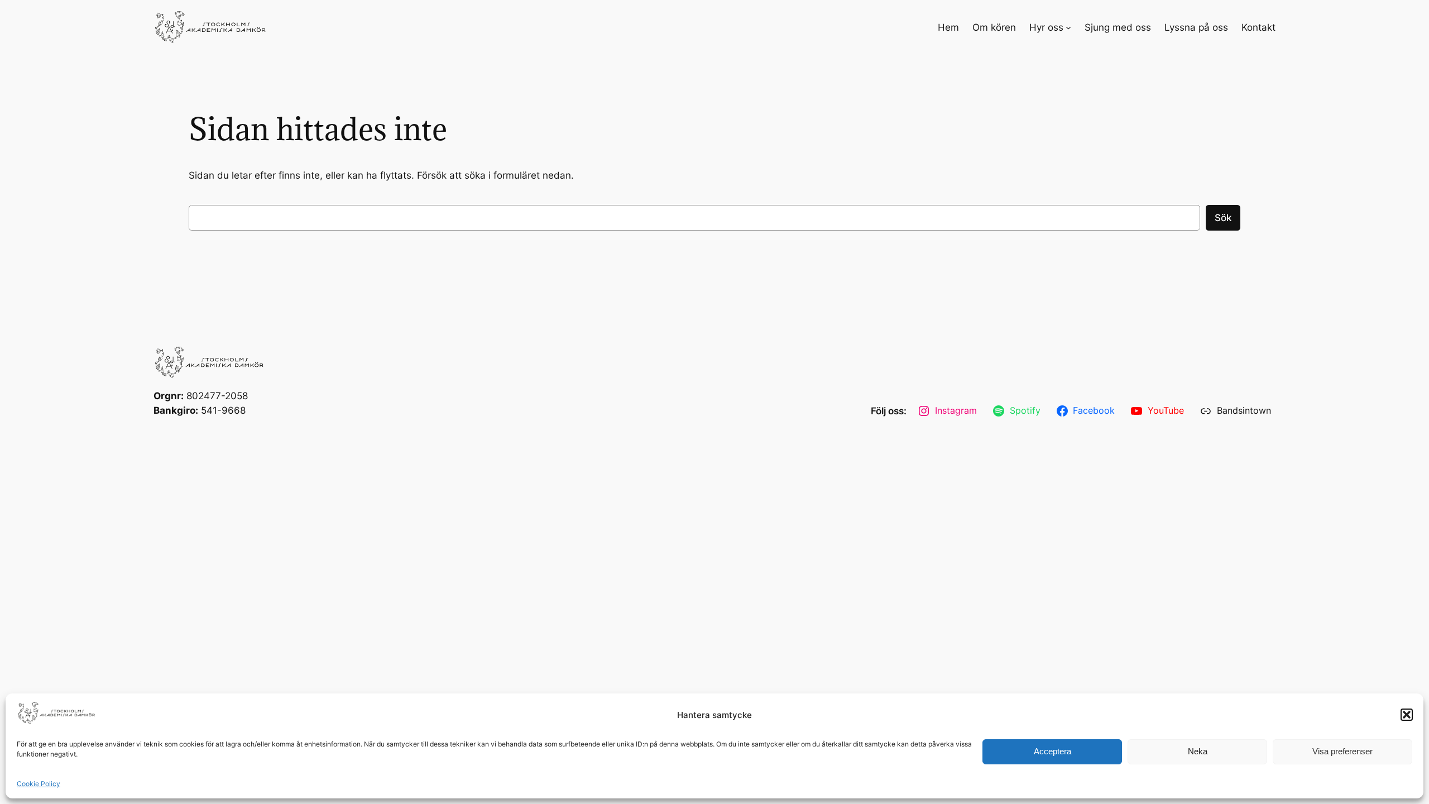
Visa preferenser (1342, 751)
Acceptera (1052, 751)
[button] (1406, 714)
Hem (948, 27)
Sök (1223, 217)
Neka (1197, 751)
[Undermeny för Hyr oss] (1068, 27)
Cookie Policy (38, 783)
